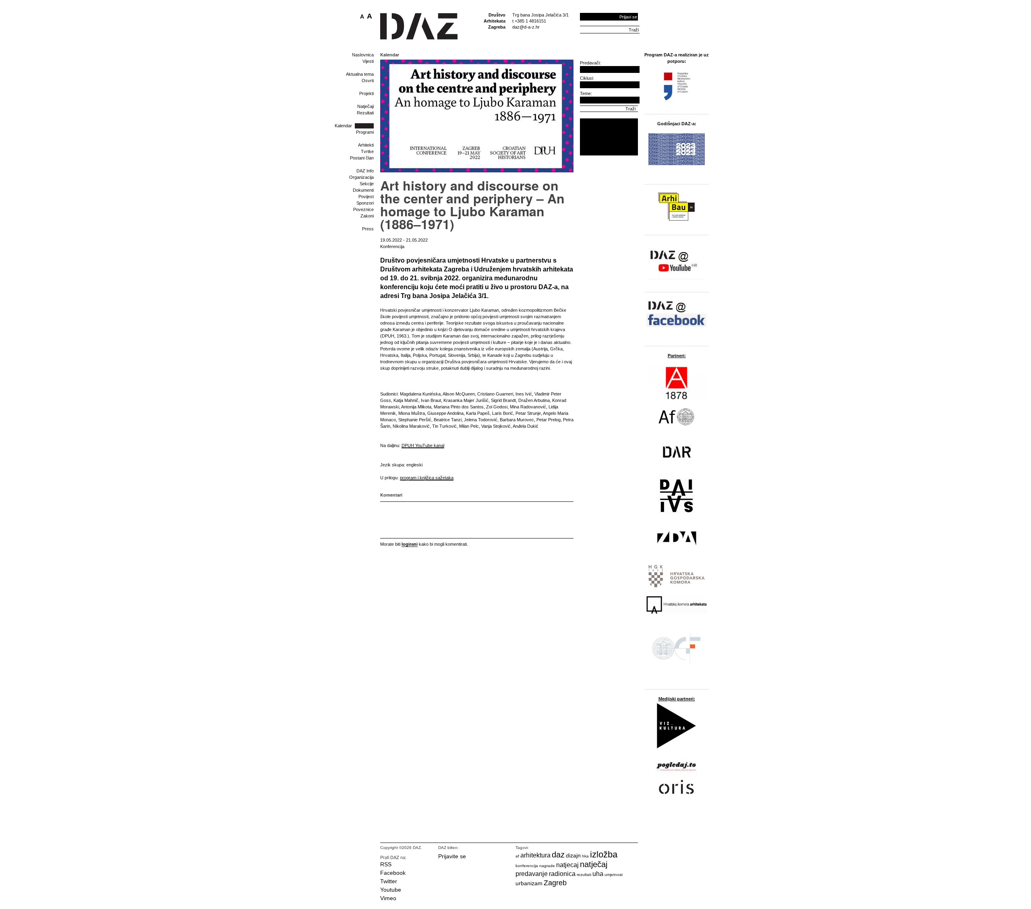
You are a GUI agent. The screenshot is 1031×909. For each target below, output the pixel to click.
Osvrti (368, 80)
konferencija (527, 865)
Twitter (388, 881)
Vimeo (388, 898)
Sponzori (365, 203)
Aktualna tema (360, 74)
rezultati (584, 874)
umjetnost (614, 874)
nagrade (547, 865)
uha (597, 873)
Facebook (393, 873)
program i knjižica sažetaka (426, 477)
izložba (603, 854)
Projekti (366, 93)
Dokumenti (363, 190)
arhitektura (535, 855)
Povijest (366, 196)
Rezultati (365, 112)
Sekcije (367, 183)
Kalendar (343, 125)
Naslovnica (363, 54)
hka (585, 856)
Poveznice (363, 209)
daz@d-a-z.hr (526, 27)
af (517, 856)
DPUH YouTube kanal (423, 445)
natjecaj (567, 864)
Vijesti (368, 61)
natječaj (593, 864)
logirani (410, 544)
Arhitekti (366, 145)
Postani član (362, 157)
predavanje (532, 873)
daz (558, 854)
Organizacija (361, 177)
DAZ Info (365, 170)
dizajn (573, 855)
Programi (365, 132)
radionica (562, 873)
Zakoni (367, 215)
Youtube (390, 889)
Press (368, 228)
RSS (385, 864)
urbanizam (529, 883)
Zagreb (555, 883)
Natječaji (365, 106)
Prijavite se (452, 856)
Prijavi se (628, 16)
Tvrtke (367, 151)
